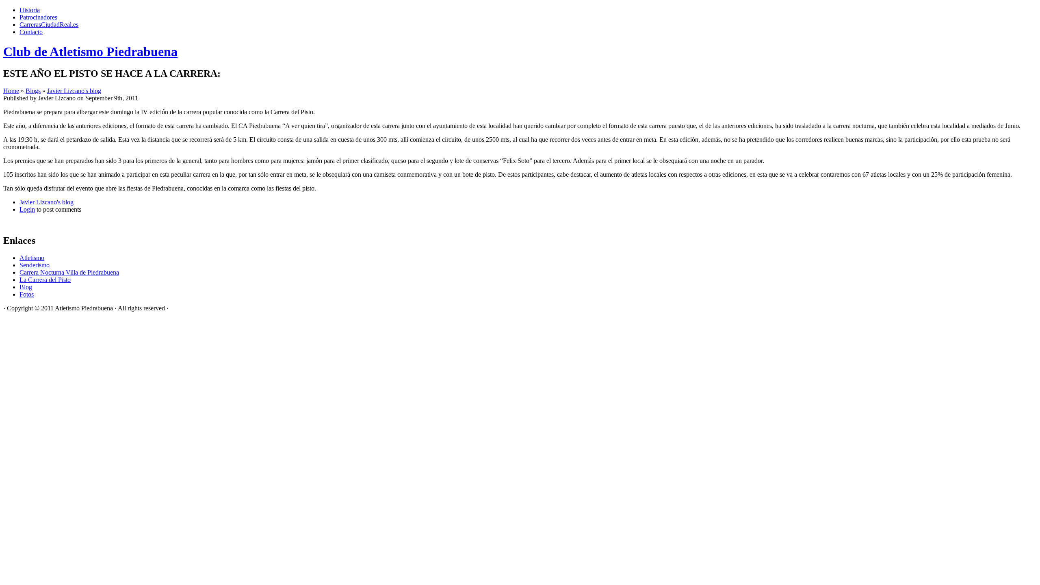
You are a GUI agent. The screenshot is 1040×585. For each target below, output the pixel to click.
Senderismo (35, 265)
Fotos (27, 294)
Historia (30, 9)
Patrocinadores (38, 17)
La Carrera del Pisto (45, 279)
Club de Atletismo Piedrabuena (90, 51)
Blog (26, 287)
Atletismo (32, 257)
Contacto (31, 31)
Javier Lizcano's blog (74, 90)
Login (27, 209)
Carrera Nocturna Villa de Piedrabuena (69, 272)
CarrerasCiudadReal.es (49, 24)
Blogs (33, 90)
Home (11, 90)
